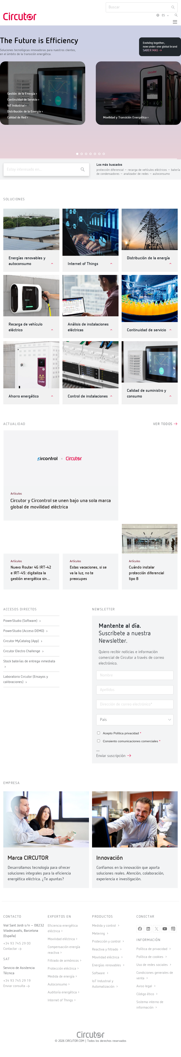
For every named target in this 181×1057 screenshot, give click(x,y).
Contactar (10, 949)
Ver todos (163, 424)
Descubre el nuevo (125, 132)
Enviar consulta (14, 986)
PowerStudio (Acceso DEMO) (24, 631)
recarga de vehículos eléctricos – (149, 169)
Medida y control (104, 926)
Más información (105, 112)
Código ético (145, 994)
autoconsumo (161, 173)
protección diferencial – (112, 169)
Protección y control (106, 941)
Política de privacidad (152, 949)
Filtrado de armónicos (63, 961)
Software (99, 973)
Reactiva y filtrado (105, 949)
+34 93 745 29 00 (17, 943)
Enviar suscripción (110, 756)
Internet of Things (60, 1000)
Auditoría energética (62, 992)
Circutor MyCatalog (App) (21, 641)
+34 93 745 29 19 (17, 981)
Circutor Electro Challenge (22, 651)
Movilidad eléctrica (61, 939)
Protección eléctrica (62, 968)
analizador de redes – (138, 173)
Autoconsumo (57, 984)
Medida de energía (61, 976)
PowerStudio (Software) (20, 621)
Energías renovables (107, 965)
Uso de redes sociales (152, 965)
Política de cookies (150, 957)
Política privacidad (126, 733)
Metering (99, 933)
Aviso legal (144, 986)
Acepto (122, 733)
